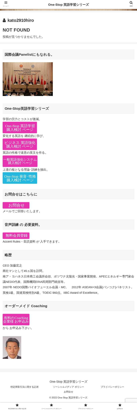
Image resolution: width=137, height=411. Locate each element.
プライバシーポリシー (112, 387)
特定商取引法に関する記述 (25, 387)
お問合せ (68, 391)
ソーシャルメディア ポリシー (68, 387)
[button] (127, 320)
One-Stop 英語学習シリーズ (68, 4)
